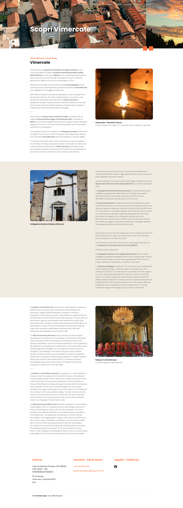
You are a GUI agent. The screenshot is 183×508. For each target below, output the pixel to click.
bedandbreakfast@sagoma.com (88, 471)
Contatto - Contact (143, 4)
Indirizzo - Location (123, 4)
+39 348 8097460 (81, 466)
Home (73, 4)
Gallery (109, 4)
